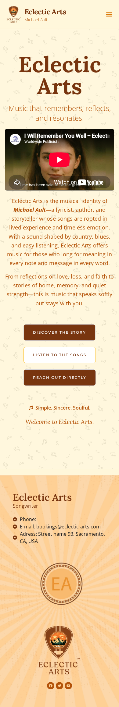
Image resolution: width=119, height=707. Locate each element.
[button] (109, 14)
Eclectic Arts (45, 11)
